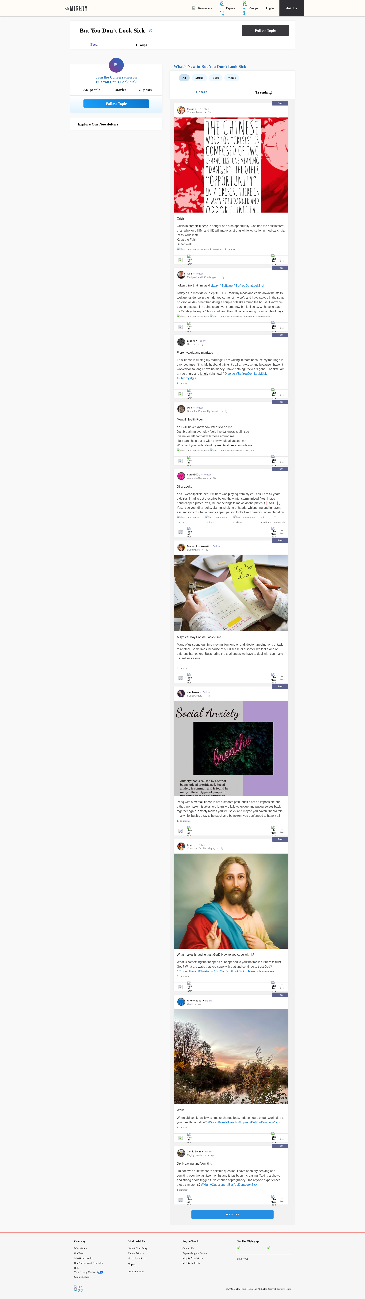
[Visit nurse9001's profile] (181, 476)
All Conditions (136, 1271)
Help (76, 1267)
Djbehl (191, 340)
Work (190, 1004)
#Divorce (229, 373)
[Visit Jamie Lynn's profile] (181, 1153)
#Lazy (214, 285)
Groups (253, 8)
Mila (190, 407)
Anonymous (194, 1000)
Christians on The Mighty (201, 848)
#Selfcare (226, 285)
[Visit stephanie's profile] (181, 693)
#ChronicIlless (186, 971)
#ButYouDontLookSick (249, 285)
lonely (204, 373)
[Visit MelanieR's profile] (181, 110)
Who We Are (80, 1248)
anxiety (202, 811)
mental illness (226, 445)
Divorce (191, 344)
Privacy (280, 1289)
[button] (265, 30)
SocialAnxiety (194, 695)
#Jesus (250, 971)
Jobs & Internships (83, 1258)
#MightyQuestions (213, 1184)
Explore (230, 8)
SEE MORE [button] (232, 1214)
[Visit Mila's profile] (181, 409)
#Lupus (243, 1122)
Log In (270, 8)
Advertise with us (137, 1258)
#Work (211, 1122)
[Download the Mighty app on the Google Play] (281, 1250)
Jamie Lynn (194, 1151)
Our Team (79, 1253)
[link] (76, 8)
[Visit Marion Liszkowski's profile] (181, 547)
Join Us (291, 8)
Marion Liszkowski (198, 546)
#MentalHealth (227, 1122)
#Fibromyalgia (186, 378)
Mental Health (186, 419)
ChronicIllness (195, 112)
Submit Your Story (137, 1248)
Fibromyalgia (185, 352)
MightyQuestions (196, 1155)
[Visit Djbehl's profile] (181, 342)
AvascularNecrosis (197, 478)
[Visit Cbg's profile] (181, 275)
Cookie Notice (81, 1276)
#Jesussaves (265, 971)
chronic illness (198, 226)
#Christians (205, 971)
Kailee (191, 845)
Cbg (190, 273)
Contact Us (188, 1248)
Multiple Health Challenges (201, 277)
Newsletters (205, 8)
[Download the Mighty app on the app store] (251, 1250)
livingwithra (193, 549)
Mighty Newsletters (192, 1258)
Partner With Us (136, 1253)
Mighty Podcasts (191, 1263)
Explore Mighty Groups (194, 1253)
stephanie (193, 692)
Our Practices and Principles (88, 1263)
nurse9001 (194, 474)
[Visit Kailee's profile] (181, 846)
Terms (288, 1289)
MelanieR (193, 108)
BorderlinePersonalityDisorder (203, 411)
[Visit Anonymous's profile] (181, 1002)
